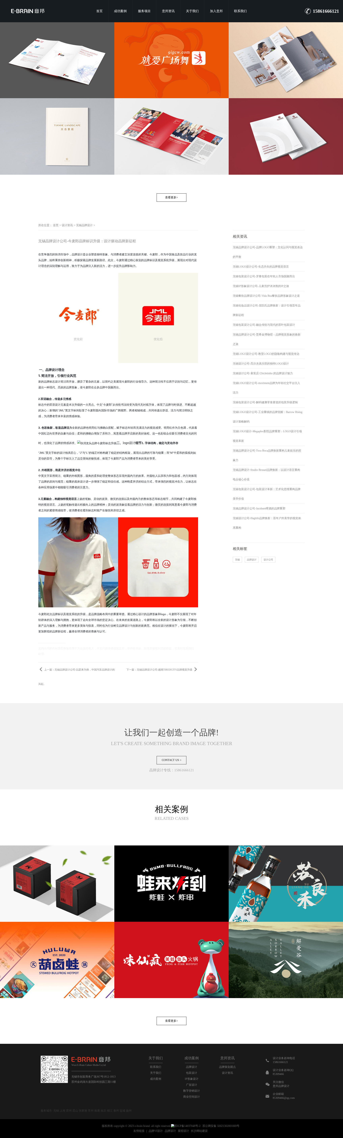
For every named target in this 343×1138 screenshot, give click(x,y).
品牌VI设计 (156, 1130)
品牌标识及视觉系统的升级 (69, 614)
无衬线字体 (147, 404)
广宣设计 (191, 1084)
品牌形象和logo (156, 614)
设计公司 (268, 559)
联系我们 (240, 11)
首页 (99, 11)
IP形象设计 (191, 1078)
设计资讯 (67, 225)
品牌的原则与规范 (52, 481)
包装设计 (191, 1072)
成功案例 (120, 11)
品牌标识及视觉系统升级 (159, 260)
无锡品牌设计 (84, 225)
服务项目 (144, 11)
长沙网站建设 (199, 1130)
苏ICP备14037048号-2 (187, 1125)
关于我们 (192, 11)
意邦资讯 (168, 11)
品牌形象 (71, 387)
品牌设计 (77, 254)
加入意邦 (216, 11)
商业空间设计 (191, 1096)
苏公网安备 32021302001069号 (220, 1125)
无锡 (237, 559)
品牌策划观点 (227, 1066)
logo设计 (129, 443)
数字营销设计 (191, 1090)
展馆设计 (183, 1130)
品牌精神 (99, 504)
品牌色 (84, 427)
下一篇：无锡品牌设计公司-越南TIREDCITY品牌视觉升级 (159, 669)
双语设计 (55, 404)
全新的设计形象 (167, 619)
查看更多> (171, 197)
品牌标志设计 (52, 381)
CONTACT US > (171, 760)
